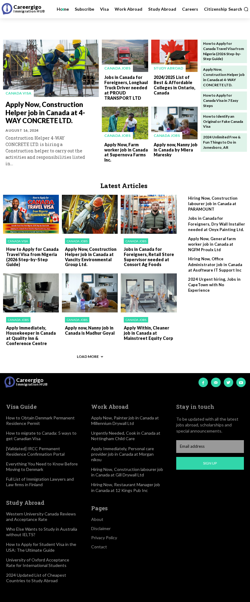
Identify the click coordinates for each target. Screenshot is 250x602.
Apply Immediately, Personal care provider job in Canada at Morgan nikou (122, 454)
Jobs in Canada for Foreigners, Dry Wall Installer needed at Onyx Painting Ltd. (216, 224)
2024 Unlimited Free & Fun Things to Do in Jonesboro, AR (222, 142)
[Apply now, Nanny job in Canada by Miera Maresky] (174, 123)
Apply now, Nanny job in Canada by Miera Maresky (176, 150)
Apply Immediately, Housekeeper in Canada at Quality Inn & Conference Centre (31, 335)
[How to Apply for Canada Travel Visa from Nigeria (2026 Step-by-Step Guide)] (31, 214)
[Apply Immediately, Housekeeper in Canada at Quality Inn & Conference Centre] (31, 292)
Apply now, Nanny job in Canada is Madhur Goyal (90, 330)
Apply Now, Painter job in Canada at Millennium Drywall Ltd (125, 420)
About (97, 519)
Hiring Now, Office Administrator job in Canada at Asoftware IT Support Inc (215, 264)
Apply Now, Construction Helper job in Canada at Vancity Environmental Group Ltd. (90, 257)
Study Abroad (168, 68)
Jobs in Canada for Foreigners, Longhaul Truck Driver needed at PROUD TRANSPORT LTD (126, 87)
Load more (88, 356)
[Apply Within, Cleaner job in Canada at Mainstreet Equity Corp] (149, 292)
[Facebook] (203, 382)
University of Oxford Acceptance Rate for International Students (37, 562)
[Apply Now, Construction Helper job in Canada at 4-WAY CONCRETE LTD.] (51, 68)
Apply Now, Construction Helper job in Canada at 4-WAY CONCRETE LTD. (45, 112)
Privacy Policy (104, 537)
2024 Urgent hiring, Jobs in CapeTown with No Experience (214, 285)
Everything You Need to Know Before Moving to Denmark (42, 466)
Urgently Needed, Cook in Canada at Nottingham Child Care (125, 435)
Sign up (210, 463)
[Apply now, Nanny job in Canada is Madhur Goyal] (90, 292)
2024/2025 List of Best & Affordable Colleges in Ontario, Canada (174, 85)
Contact (99, 546)
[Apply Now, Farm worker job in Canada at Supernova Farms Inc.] (125, 123)
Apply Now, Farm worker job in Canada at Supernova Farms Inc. (126, 152)
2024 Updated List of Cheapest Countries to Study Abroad (36, 577)
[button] (238, 9)
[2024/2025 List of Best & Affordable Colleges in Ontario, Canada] (174, 56)
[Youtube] (241, 382)
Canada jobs (117, 68)
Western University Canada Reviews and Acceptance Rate (41, 516)
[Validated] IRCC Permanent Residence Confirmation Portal (35, 451)
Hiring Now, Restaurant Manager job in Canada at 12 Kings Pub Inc (125, 487)
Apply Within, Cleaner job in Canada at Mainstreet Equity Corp (148, 333)
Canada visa (18, 93)
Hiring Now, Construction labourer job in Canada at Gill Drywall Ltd (127, 472)
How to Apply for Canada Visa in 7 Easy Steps (220, 100)
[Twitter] (228, 382)
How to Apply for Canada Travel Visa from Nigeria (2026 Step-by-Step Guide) (32, 257)
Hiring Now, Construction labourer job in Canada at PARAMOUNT (213, 204)
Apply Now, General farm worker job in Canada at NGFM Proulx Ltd (212, 244)
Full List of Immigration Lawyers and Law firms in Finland (40, 481)
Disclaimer (101, 528)
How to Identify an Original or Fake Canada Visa (223, 121)
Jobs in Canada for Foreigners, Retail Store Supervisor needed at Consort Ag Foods (149, 257)
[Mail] (215, 382)
